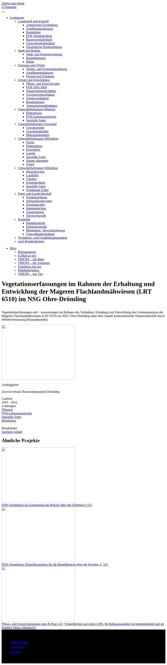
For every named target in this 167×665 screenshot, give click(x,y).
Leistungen (17, 17)
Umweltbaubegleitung (40, 234)
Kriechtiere (33, 149)
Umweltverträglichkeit (40, 43)
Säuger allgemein (37, 160)
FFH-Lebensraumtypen (41, 116)
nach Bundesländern (31, 241)
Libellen (31, 179)
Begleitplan (33, 32)
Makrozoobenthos (37, 135)
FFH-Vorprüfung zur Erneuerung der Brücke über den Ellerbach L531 (47, 505)
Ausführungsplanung (39, 28)
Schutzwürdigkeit (37, 98)
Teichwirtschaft (36, 215)
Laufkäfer (32, 175)
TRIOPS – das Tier (30, 274)
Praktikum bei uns (29, 266)
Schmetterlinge (35, 182)
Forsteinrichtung (36, 197)
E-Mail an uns (27, 255)
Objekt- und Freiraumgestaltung (46, 69)
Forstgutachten (35, 204)
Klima (30, 61)
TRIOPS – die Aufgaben (34, 263)
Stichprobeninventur (39, 201)
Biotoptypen (34, 113)
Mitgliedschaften (28, 270)
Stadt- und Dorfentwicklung (44, 54)
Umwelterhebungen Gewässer (37, 124)
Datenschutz (19, 642)
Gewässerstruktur (37, 131)
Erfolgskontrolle (36, 226)
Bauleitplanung (36, 58)
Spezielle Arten (36, 120)
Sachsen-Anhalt (12, 432)
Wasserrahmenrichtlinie (41, 91)
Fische (30, 142)
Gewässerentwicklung (40, 94)
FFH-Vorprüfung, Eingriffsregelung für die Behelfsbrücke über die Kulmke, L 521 (55, 564)
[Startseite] (9, 7)
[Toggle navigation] (3, 11)
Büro (13, 248)
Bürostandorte (27, 252)
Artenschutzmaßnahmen (41, 105)
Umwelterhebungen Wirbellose (38, 168)
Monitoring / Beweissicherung (45, 230)
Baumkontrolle (35, 223)
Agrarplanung (35, 212)
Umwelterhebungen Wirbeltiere (38, 138)
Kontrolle (24, 219)
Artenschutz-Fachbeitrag (42, 25)
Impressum (18, 647)
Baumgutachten (36, 208)
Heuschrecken (35, 171)
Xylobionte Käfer (37, 190)
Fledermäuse (34, 146)
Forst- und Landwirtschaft (34, 193)
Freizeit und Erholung (40, 76)
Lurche (30, 153)
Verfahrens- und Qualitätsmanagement (42, 237)
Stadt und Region (29, 50)
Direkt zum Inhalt (13, 3)
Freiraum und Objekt (31, 65)
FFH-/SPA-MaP (36, 87)
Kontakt (15, 651)
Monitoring (9, 420)
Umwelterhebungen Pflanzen (36, 109)
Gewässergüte (35, 127)
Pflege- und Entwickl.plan (43, 83)
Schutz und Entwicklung (34, 80)
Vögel (30, 164)
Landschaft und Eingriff (33, 21)
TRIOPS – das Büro (31, 259)
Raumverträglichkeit (39, 39)
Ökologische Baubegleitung (44, 47)
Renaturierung (35, 102)
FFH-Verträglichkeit (39, 36)
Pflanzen (7, 409)
